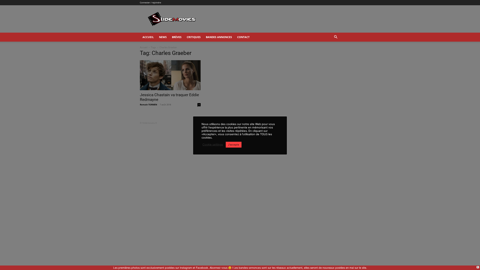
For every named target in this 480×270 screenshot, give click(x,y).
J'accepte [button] (233, 144)
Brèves (177, 37)
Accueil (148, 37)
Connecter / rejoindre (150, 2)
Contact (243, 37)
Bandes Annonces (219, 37)
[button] (335, 37)
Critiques (194, 37)
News (163, 37)
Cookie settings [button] (212, 144)
